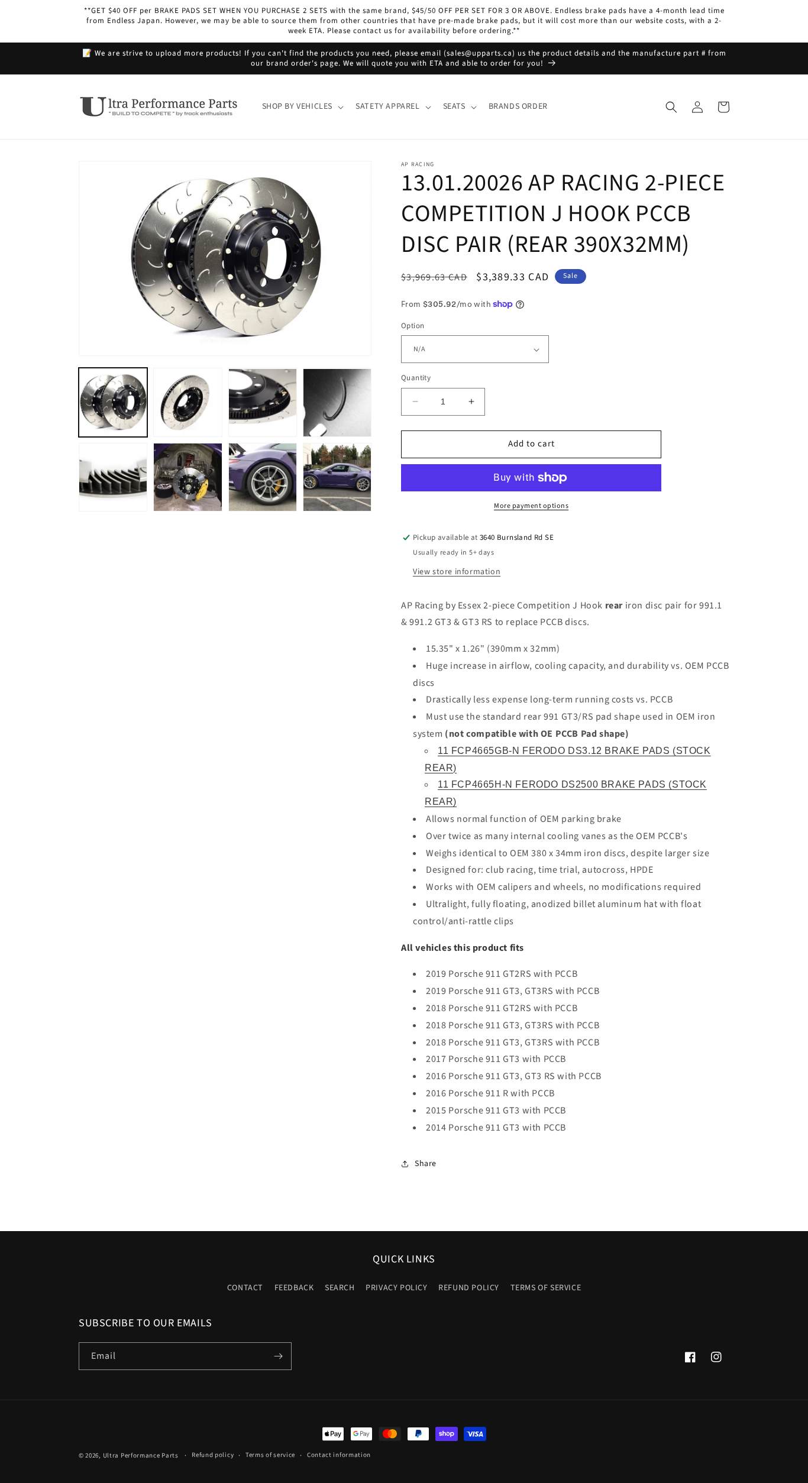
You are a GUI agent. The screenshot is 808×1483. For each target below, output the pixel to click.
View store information (456, 572)
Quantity (416, 378)
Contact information (339, 1454)
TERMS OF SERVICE (545, 1288)
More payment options (531, 506)
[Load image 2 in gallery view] (187, 402)
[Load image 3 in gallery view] (262, 402)
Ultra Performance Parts (141, 1455)
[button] (302, 107)
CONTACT (245, 1288)
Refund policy (213, 1454)
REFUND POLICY (468, 1288)
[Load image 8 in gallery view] (337, 477)
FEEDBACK (294, 1288)
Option (412, 325)
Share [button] (426, 1164)
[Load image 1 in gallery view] (113, 402)
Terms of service (270, 1454)
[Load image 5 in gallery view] (113, 477)
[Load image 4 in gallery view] (337, 402)
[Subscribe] (278, 1356)
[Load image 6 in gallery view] (187, 477)
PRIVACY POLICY (396, 1288)
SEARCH (340, 1288)
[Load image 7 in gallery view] (262, 477)
